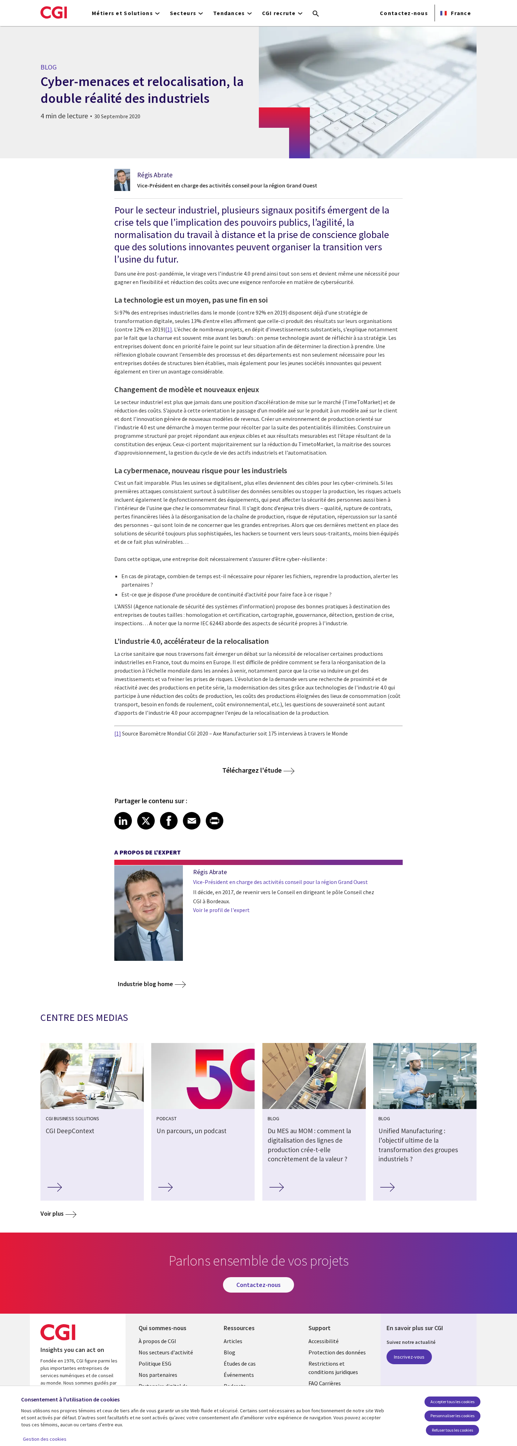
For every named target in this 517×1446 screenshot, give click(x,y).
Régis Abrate (155, 175)
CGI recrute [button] (279, 12)
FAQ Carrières (324, 1383)
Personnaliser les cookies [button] (452, 1415)
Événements (239, 1374)
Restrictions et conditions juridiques (333, 1367)
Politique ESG (155, 1363)
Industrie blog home (145, 984)
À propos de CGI (157, 1341)
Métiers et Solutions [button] (122, 12)
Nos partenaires (158, 1374)
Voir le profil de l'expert (221, 909)
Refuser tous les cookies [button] (452, 1430)
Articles (233, 1341)
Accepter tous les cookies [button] (452, 1401)
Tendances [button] (229, 12)
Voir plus (52, 1213)
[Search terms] (316, 14)
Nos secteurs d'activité (166, 1352)
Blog (229, 1352)
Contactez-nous (404, 12)
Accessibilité (323, 1341)
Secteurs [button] (183, 12)
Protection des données (337, 1352)
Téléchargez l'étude (252, 770)
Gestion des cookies (44, 1439)
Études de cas (240, 1363)
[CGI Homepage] (53, 12)
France (460, 12)
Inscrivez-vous (409, 1357)
